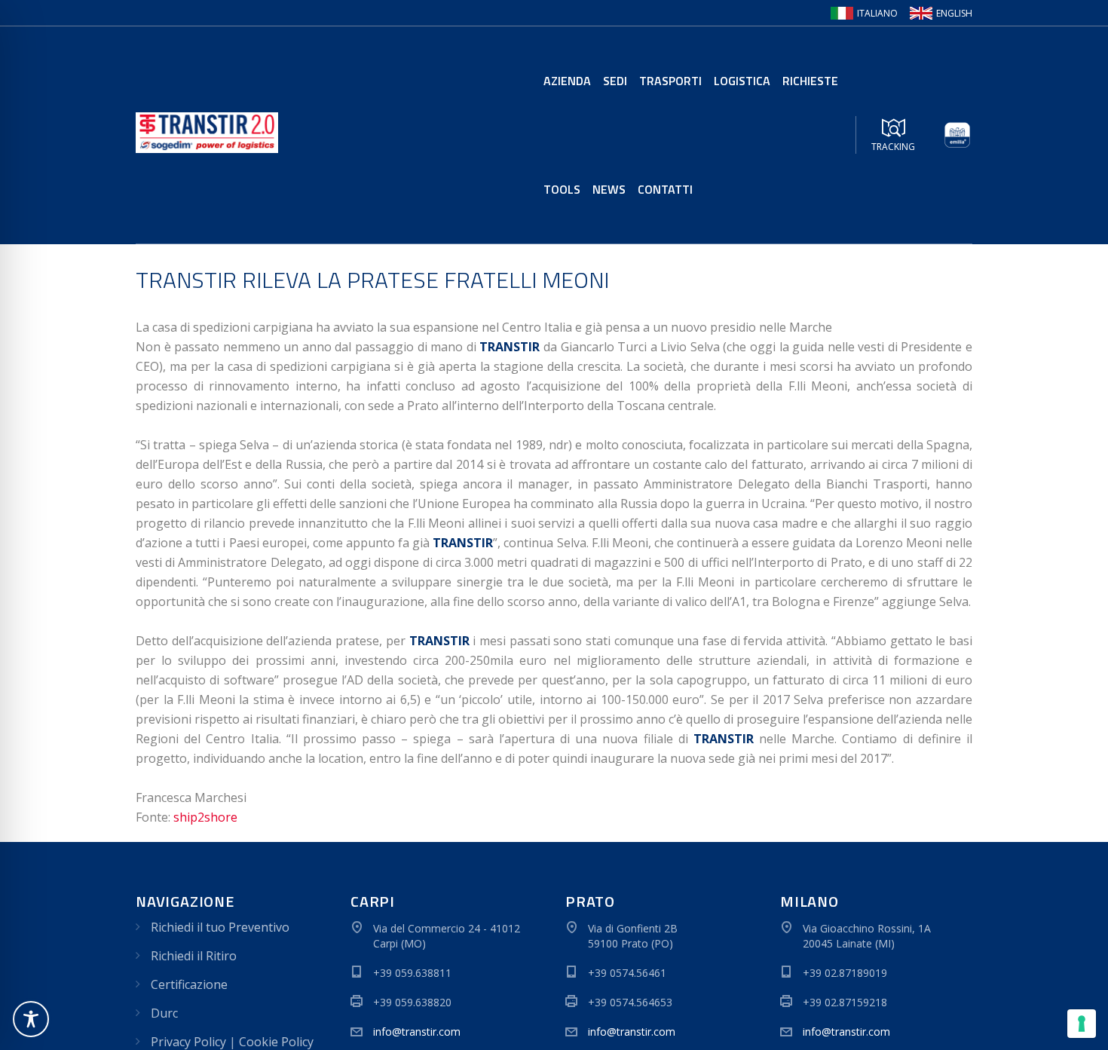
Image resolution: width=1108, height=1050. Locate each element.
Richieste (810, 81)
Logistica (742, 81)
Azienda (567, 81)
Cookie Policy (276, 1041)
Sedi (615, 81)
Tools (561, 189)
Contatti (665, 189)
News (609, 189)
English (954, 13)
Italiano (877, 13)
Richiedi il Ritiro (194, 955)
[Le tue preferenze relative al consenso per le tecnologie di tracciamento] (1081, 1023)
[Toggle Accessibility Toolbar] (31, 1019)
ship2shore (205, 817)
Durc (164, 1013)
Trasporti (670, 81)
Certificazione (189, 984)
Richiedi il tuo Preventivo (220, 927)
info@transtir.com (417, 1031)
